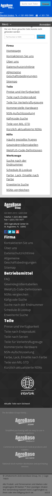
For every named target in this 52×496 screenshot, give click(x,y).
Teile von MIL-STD (18, 124)
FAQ (7, 279)
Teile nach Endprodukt (21, 97)
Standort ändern (7, 15)
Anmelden (45, 24)
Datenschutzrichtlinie (20, 67)
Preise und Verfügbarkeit (23, 92)
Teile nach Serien (16, 337)
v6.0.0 (47, 492)
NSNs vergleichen (17, 190)
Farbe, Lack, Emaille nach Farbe (25, 357)
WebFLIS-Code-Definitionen (24, 150)
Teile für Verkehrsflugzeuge (24, 102)
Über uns (12, 61)
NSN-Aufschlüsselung (20, 113)
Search (41, 36)
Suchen (45, 3)
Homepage (13, 51)
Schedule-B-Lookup (19, 170)
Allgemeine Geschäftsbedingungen (21, 74)
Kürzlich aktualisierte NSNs (24, 129)
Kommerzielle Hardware (22, 108)
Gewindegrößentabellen (22, 145)
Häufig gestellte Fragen (21, 139)
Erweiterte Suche (17, 184)
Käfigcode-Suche (17, 118)
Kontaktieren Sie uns (20, 56)
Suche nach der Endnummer (16, 162)
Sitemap (11, 81)
